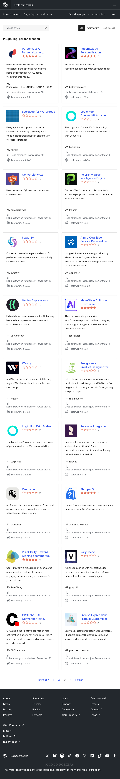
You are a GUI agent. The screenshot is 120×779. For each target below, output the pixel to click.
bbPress (9, 736)
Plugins (36, 709)
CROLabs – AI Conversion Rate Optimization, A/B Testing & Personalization (33, 617)
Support (66, 704)
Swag (95, 715)
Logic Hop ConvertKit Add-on (93, 113)
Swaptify (28, 237)
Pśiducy (79, 679)
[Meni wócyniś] (115, 4)
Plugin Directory (11, 14)
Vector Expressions (35, 300)
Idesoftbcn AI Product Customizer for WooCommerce (95, 302)
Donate (96, 709)
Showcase (38, 698)
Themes (37, 704)
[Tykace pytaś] (45, 28)
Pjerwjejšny (43, 679)
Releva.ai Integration (94, 426)
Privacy (7, 715)
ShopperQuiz (89, 489)
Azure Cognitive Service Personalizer (94, 239)
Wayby (26, 363)
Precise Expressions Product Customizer (94, 616)
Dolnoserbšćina (19, 755)
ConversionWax (32, 174)
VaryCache (87, 552)
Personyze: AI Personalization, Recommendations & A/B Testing (34, 50)
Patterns (37, 715)
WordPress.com (13, 725)
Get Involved (98, 698)
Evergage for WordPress (38, 111)
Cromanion (29, 489)
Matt (7, 730)
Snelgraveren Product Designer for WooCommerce (94, 365)
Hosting (7, 709)
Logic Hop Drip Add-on (37, 426)
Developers (68, 709)
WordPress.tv (71, 715)
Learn (65, 698)
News (6, 704)
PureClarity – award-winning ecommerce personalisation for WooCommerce (35, 554)
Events (95, 704)
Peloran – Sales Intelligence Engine (92, 176)
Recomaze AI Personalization (90, 50)
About (6, 698)
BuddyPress (11, 741)
